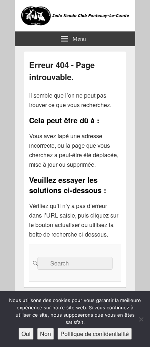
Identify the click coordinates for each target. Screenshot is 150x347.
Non (45, 333)
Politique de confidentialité (94, 333)
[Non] (141, 319)
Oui (26, 333)
